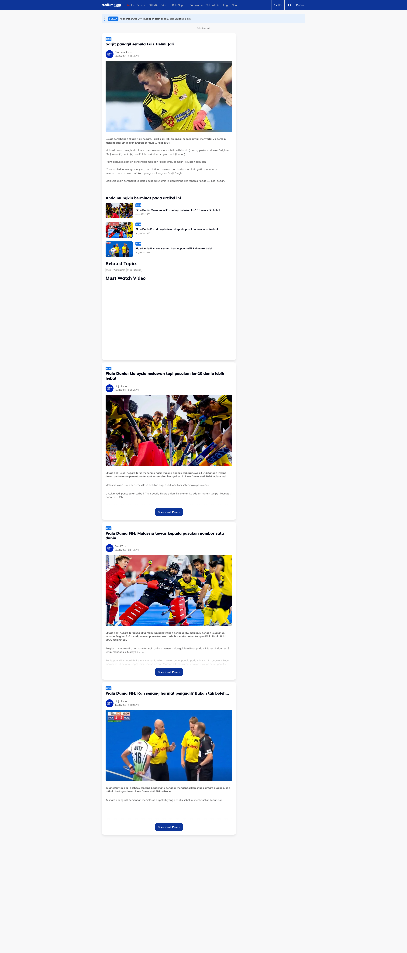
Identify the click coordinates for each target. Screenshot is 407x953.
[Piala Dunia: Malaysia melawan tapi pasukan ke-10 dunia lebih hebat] (119, 210)
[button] (104, 18)
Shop (235, 5)
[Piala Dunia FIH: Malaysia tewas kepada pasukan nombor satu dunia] (119, 230)
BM (275, 5)
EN (280, 5)
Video (165, 5)
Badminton (196, 5)
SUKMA (153, 5)
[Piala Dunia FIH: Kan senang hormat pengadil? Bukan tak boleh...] (119, 249)
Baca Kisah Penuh (169, 512)
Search (290, 5)
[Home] (111, 5)
